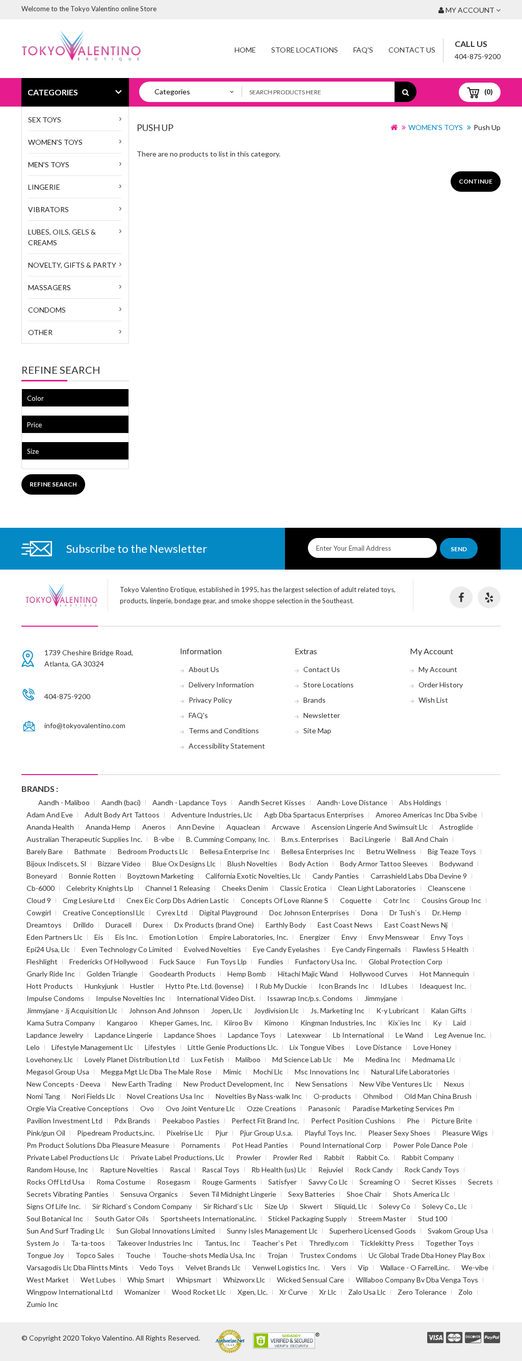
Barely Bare (45, 851)
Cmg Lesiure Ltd (89, 900)
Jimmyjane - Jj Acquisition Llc (72, 1010)
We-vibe (474, 1267)
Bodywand (456, 863)
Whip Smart (146, 1279)
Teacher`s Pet (274, 1243)
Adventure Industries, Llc (211, 814)
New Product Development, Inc (234, 1084)
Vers (338, 1267)
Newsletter (321, 715)
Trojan (277, 1255)
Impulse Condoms (55, 998)
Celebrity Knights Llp (100, 888)
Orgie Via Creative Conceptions (77, 1108)
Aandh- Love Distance (352, 802)
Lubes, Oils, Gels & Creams (62, 237)
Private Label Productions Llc (73, 1157)
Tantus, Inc (222, 1243)
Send (459, 549)
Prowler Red (292, 1157)
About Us (204, 669)
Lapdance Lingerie (123, 1035)
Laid (459, 1022)
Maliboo (248, 1059)
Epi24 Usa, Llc (48, 949)
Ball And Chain (425, 839)
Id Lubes (394, 986)
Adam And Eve (50, 814)
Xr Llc (327, 1292)
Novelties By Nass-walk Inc (259, 1096)
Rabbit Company (427, 1157)
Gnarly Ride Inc (51, 973)
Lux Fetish (207, 1059)
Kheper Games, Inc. (180, 1022)
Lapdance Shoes (190, 1035)
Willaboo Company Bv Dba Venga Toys (417, 1279)
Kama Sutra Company (61, 1022)
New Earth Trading (142, 1084)
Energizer (315, 937)
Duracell (119, 924)
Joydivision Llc (276, 1010)
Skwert (311, 1206)
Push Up (487, 127)
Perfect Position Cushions (353, 1120)
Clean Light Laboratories (377, 888)
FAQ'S (363, 49)
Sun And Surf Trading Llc (66, 1230)
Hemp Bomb (246, 973)
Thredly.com (328, 1243)
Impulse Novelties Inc (130, 998)
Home (245, 49)
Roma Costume (120, 1181)
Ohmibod (378, 1096)
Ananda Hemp (108, 827)
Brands (314, 700)
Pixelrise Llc (184, 1132)
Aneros (154, 827)
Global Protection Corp (405, 961)
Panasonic (324, 1108)
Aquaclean (243, 827)
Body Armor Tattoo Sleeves (384, 863)
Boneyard (42, 875)
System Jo (43, 1243)
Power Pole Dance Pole (430, 1145)
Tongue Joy (45, 1255)
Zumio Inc (42, 1304)
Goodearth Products (182, 973)
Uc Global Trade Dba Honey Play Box (427, 1255)
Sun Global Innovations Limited (165, 1230)
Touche (138, 1255)
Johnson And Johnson (164, 1010)
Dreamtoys (44, 924)
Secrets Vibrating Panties (68, 1194)
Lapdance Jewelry (55, 1035)
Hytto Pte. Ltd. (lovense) (205, 986)
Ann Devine (196, 827)
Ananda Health (50, 827)
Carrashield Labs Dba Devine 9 (419, 875)
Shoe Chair (364, 1194)
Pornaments (200, 1145)
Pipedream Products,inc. (115, 1132)
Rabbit (334, 1157)
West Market (48, 1279)
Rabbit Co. (372, 1157)
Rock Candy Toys (431, 1169)
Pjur (221, 1132)
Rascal (180, 1169)
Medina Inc (383, 1059)
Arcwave (286, 827)
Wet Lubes (98, 1279)
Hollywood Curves (379, 973)
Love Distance (379, 1047)
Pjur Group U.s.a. (266, 1132)
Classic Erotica (303, 888)
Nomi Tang (43, 1096)
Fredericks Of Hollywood (108, 961)
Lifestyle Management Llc (92, 1047)
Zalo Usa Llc (367, 1292)
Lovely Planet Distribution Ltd (132, 1059)
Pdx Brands (132, 1120)
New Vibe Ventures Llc (395, 1084)
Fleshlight (42, 961)
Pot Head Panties (260, 1145)
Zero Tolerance (422, 1292)
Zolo (465, 1292)
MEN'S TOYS (48, 164)
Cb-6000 (41, 888)
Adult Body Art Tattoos (122, 814)
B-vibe (164, 839)
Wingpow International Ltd (70, 1292)
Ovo (147, 1108)
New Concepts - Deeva (63, 1084)
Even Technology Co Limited (127, 949)
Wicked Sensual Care (310, 1279)
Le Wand (409, 1035)
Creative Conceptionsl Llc (104, 912)
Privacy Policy (210, 700)
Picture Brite (451, 1120)
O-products (332, 1096)
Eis (98, 937)
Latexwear (304, 1035)
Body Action (308, 863)
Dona (369, 912)
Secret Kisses (434, 1181)
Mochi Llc (268, 1071)
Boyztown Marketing (160, 875)
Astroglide (456, 827)
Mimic (232, 1071)
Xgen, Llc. (253, 1292)
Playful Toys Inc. (330, 1132)
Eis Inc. (126, 937)
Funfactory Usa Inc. (326, 961)
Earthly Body (286, 924)
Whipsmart (194, 1279)
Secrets (480, 1181)
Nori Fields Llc (93, 1096)
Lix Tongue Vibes (317, 1047)
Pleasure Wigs (465, 1132)
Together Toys (450, 1243)
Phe (413, 1120)
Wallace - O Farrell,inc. (415, 1267)
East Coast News (345, 924)
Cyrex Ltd (172, 912)
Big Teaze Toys (452, 851)
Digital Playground (228, 912)
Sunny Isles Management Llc (272, 1230)
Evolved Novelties (212, 949)
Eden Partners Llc (55, 937)
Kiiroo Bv (238, 1022)
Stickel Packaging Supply (307, 1218)
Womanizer (142, 1292)
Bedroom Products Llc (153, 851)
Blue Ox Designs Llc (184, 863)
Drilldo (83, 924)
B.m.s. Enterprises (309, 839)
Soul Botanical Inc (55, 1218)
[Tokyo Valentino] (435, 1338)
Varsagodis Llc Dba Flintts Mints (77, 1267)
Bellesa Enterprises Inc (318, 851)
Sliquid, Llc (350, 1206)
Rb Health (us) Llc (278, 1169)
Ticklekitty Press (387, 1243)
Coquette (356, 900)
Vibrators (48, 209)
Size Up (276, 1206)
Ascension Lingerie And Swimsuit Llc (369, 827)
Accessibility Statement (227, 745)
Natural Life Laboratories (410, 1071)
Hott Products (50, 986)
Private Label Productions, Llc (177, 1157)
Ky (437, 1022)
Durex (153, 924)
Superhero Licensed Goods (372, 1230)
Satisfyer (282, 1181)
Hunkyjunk (101, 986)
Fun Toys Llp (227, 961)
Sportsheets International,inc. (208, 1218)
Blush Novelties (252, 863)
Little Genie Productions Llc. (233, 1047)
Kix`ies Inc (404, 1022)
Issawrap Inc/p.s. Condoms (310, 998)
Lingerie (44, 187)
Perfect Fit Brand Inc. (265, 1120)
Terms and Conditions (224, 730)
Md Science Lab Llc (302, 1059)
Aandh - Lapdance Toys (189, 802)
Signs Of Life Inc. (54, 1206)
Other (40, 332)
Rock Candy (374, 1169)
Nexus (454, 1084)
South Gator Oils (122, 1218)
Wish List (433, 700)
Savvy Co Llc (328, 1181)
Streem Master (382, 1218)
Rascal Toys (221, 1169)
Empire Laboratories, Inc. (249, 937)
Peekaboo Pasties (191, 1120)
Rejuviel (330, 1169)
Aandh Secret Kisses (272, 802)
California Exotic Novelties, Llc (253, 875)
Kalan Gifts (448, 1010)
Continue (475, 181)
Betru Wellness (391, 851)
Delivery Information (221, 684)
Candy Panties (335, 875)
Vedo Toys (157, 1267)
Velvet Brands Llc (213, 1267)
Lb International (358, 1035)
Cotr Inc (396, 900)
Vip (363, 1267)
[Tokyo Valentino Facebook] (461, 597)
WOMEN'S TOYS (55, 142)
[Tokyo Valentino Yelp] (489, 597)
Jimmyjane (380, 998)
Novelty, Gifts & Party (72, 265)
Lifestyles (160, 1047)
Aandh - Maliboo (64, 802)
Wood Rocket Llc (199, 1292)
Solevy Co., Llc (444, 1206)
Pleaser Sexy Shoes (399, 1132)
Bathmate (90, 851)
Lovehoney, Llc (50, 1059)
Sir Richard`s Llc (228, 1206)
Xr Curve (293, 1292)
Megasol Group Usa (58, 1071)
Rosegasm (173, 1181)
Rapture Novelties (129, 1169)
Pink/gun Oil (46, 1132)
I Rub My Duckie (281, 986)
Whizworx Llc (244, 1279)
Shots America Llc (421, 1194)
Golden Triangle (112, 973)
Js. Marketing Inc (337, 1010)
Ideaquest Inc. (443, 986)
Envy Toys (447, 937)
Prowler (248, 1157)
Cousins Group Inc (451, 900)
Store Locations (304, 49)
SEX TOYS (44, 119)
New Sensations (322, 1084)
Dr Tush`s (405, 912)
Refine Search (53, 484)
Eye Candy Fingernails (366, 949)
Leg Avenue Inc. (460, 1035)
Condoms (47, 309)
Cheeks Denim (245, 888)
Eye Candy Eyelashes (286, 949)
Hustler (142, 986)
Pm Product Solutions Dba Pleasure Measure (98, 1145)
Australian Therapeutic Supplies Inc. (84, 839)
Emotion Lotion (173, 937)
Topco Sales (94, 1255)
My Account (438, 669)
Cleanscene (446, 888)
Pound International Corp (340, 1145)
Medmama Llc (433, 1059)
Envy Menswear (394, 937)
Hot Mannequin (444, 973)
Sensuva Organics (149, 1194)
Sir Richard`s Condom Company (142, 1206)
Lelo (33, 1047)
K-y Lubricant (397, 1010)
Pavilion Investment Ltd (64, 1120)
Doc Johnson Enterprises (309, 912)
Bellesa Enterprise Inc (235, 851)
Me (349, 1059)
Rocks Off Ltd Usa (56, 1181)
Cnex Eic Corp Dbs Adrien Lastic (177, 900)
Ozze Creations (271, 1108)
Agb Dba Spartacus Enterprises (314, 814)
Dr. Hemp (446, 912)
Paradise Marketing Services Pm (403, 1108)
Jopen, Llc (226, 1010)
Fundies (270, 961)
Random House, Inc (57, 1169)
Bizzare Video (119, 863)
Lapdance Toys (252, 1035)
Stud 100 (432, 1218)
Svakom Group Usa (458, 1230)
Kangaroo (122, 1022)
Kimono (276, 1022)
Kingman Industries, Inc (338, 1022)
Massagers (49, 287)
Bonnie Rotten (92, 875)
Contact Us (411, 49)
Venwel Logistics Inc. (286, 1267)
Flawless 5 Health (440, 949)
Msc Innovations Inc (327, 1071)
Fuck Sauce (177, 961)
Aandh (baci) (121, 802)
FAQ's (198, 715)
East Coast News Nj (416, 924)
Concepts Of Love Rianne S (284, 900)
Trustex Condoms (328, 1255)
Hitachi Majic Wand (308, 973)
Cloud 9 (39, 900)
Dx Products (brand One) (214, 924)
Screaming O (379, 1181)
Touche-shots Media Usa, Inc (208, 1255)
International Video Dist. (216, 998)
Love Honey (432, 1047)
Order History (441, 684)
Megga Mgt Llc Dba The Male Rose (156, 1071)
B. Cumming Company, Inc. (228, 839)
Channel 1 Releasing (177, 888)
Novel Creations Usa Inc (165, 1096)
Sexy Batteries (311, 1194)
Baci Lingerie (370, 839)
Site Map (317, 730)
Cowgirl (39, 912)
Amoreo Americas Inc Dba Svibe (426, 814)
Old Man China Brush (438, 1096)
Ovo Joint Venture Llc (200, 1108)
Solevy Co (394, 1206)
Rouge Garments (229, 1181)
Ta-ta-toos (88, 1243)
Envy (349, 937)
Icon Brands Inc (344, 986)
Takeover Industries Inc (155, 1243)
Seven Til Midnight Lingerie (233, 1194)
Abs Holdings (420, 802)
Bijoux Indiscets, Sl (56, 863)
